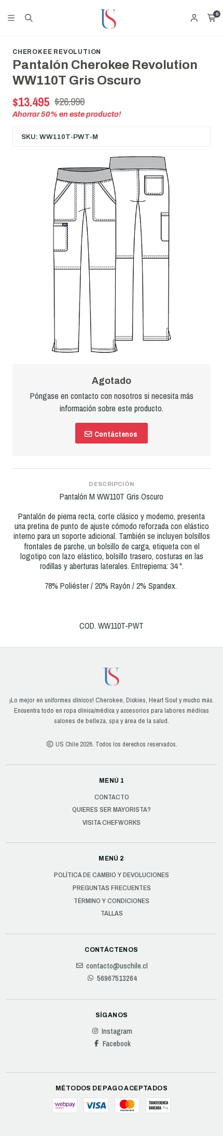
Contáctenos (115, 434)
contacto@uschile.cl (117, 965)
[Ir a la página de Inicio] (111, 18)
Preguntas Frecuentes (112, 888)
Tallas (112, 913)
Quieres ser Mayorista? (111, 809)
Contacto (111, 797)
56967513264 (117, 978)
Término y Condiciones (111, 901)
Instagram (117, 1031)
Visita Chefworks (111, 822)
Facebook (117, 1043)
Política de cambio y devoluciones (111, 875)
